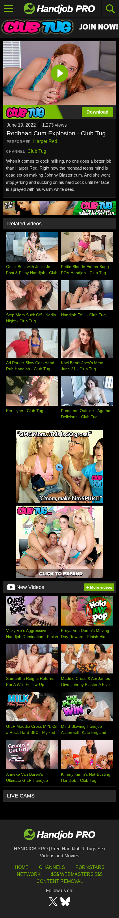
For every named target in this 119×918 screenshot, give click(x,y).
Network (29, 874)
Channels (52, 867)
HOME (22, 867)
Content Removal (59, 881)
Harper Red (45, 141)
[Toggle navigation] (8, 8)
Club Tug (36, 151)
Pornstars (90, 867)
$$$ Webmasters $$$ (77, 874)
